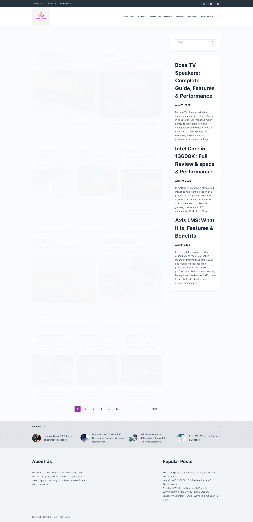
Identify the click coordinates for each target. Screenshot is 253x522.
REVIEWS (192, 16)
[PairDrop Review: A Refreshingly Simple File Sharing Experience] (130, 279)
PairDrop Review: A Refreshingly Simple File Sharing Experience (153, 438)
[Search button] (213, 42)
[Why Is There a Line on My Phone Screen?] (97, 181)
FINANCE (168, 16)
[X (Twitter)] (218, 3)
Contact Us (51, 4)
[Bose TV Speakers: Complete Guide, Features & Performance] (63, 93)
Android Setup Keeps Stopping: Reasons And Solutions (51, 346)
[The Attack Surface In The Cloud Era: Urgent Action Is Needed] (97, 370)
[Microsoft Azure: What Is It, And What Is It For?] (142, 370)
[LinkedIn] (204, 3)
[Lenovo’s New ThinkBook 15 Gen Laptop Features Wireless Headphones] (84, 438)
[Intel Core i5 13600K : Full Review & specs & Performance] (130, 93)
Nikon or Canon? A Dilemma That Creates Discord (58, 438)
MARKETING (155, 16)
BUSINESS (142, 16)
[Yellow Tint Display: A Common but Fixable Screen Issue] (63, 279)
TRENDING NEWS (207, 16)
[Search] (220, 16)
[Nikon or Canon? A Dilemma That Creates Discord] (36, 438)
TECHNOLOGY (128, 16)
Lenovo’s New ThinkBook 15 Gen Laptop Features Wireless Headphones (108, 438)
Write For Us (65, 4)
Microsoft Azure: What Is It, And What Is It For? (141, 346)
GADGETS (180, 16)
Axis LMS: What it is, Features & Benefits (194, 228)
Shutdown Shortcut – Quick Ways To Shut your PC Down (141, 160)
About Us (38, 4)
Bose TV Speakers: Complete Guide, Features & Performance (195, 80)
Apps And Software (47, 151)
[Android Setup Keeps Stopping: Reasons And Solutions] (52, 370)
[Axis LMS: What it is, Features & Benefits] (52, 185)
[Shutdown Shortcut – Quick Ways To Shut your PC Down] (142, 184)
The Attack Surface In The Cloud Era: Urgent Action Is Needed (97, 346)
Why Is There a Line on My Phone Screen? (186, 491)
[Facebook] (211, 3)
